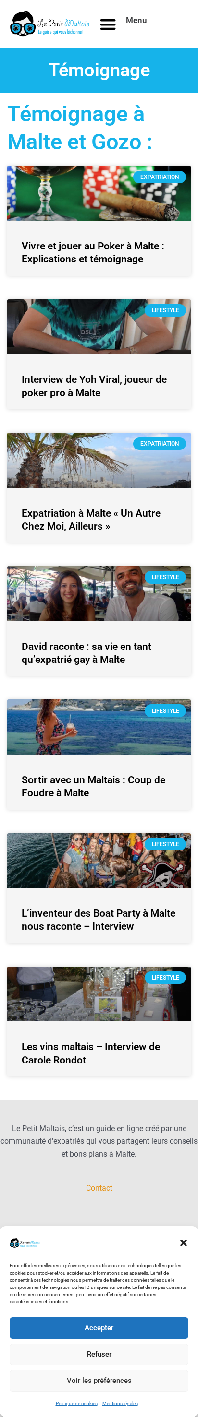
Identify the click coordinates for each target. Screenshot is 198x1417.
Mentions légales (120, 1403)
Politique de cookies (77, 1403)
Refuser (99, 1354)
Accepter (99, 1327)
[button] (183, 1243)
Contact (99, 1188)
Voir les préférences (99, 1380)
